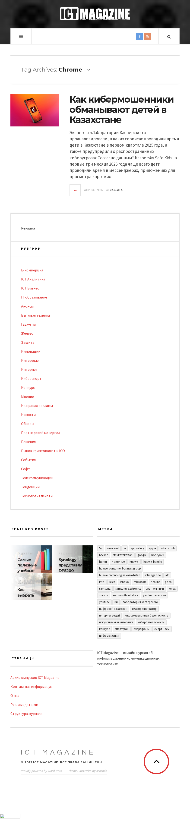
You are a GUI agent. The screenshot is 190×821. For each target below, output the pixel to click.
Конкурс (28, 387)
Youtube (104, 602)
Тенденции (30, 486)
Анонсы (27, 306)
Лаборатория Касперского (140, 602)
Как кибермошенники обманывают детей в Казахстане (122, 109)
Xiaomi (103, 595)
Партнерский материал (40, 432)
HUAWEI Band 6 (152, 562)
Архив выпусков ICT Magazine (34, 677)
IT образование (34, 297)
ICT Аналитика (33, 279)
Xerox (172, 589)
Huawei (134, 562)
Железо (27, 333)
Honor (103, 562)
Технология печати (37, 496)
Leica (112, 582)
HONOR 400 (118, 562)
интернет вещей (109, 615)
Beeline (103, 555)
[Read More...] (75, 190)
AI (125, 548)
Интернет (29, 369)
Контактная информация (31, 686)
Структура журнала (26, 713)
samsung (105, 589)
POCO (168, 582)
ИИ (116, 602)
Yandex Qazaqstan (154, 595)
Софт (25, 468)
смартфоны (141, 629)
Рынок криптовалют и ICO (43, 450)
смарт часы (162, 629)
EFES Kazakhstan (123, 555)
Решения (28, 441)
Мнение (27, 396)
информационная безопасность (146, 615)
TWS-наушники (155, 589)
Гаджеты (28, 324)
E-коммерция (32, 270)
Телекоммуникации (37, 477)
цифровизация (109, 636)
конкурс (104, 629)
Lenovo (124, 582)
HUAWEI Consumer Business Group (120, 568)
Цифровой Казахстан (113, 609)
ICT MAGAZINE (58, 752)
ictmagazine (153, 575)
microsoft (140, 582)
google (141, 555)
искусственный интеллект (116, 622)
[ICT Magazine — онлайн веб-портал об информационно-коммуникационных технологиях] (95, 13)
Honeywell (157, 555)
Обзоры (27, 423)
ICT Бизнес (30, 288)
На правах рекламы (37, 405)
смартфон (122, 629)
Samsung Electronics (128, 589)
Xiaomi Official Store (125, 595)
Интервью (30, 360)
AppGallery (137, 548)
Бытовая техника (35, 315)
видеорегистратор (144, 609)
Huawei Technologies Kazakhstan (119, 575)
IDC (167, 575)
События (28, 459)
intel (101, 582)
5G (100, 548)
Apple (152, 548)
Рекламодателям (24, 704)
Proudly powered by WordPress (41, 771)
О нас (14, 695)
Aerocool (113, 548)
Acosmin (101, 771)
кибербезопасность (151, 622)
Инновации (30, 351)
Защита (116, 190)
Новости (28, 414)
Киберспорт (31, 378)
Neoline (155, 582)
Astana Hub (168, 548)
